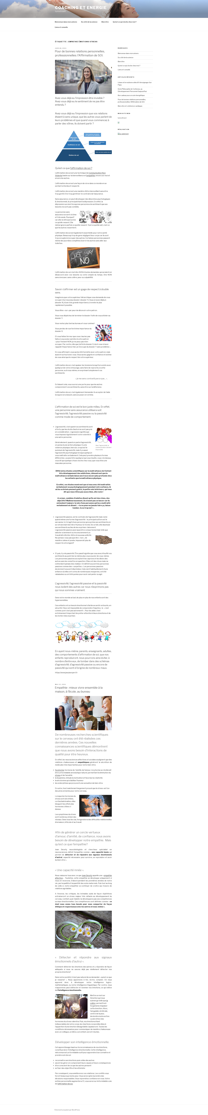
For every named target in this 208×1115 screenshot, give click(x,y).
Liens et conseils (61, 27)
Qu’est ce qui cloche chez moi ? (124, 22)
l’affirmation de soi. (65, 1084)
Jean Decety (87, 875)
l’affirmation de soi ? (81, 168)
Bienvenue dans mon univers (66, 22)
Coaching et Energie (81, 7)
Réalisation (123, 129)
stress (57, 775)
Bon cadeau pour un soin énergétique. (131, 95)
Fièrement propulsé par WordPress (67, 1110)
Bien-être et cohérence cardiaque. (130, 106)
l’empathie (90, 176)
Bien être (105, 22)
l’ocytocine (59, 770)
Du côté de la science (89, 22)
